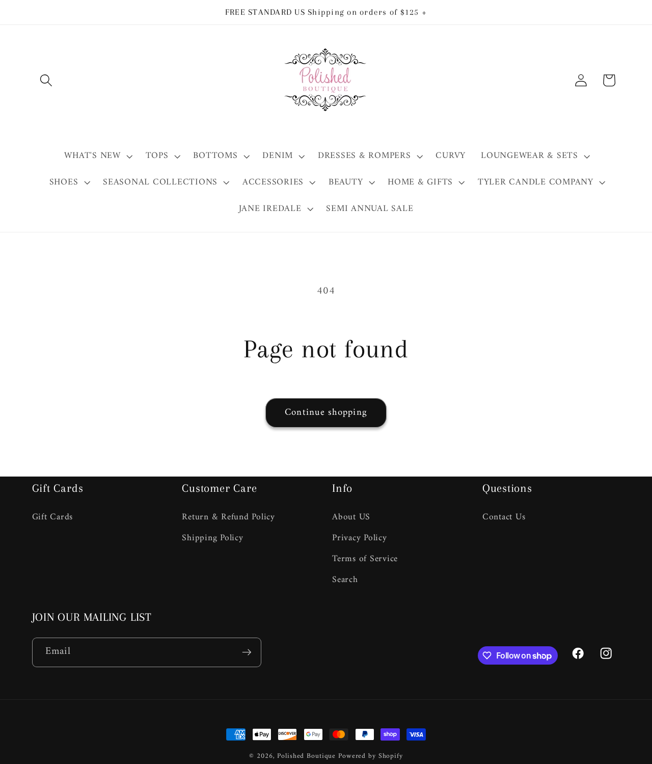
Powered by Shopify (370, 756)
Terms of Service (365, 558)
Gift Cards (52, 517)
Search (345, 579)
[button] (46, 80)
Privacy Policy (359, 537)
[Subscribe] (247, 652)
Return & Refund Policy (228, 517)
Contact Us (504, 517)
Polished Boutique (306, 756)
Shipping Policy (212, 537)
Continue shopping (326, 412)
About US (351, 517)
